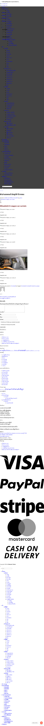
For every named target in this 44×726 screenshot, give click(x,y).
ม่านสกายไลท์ (9, 30)
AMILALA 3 (9, 77)
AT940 (8, 88)
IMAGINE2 (6, 144)
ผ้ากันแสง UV (7, 68)
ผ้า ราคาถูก (4, 139)
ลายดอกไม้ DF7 (10, 105)
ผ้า (2, 46)
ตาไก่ (7, 18)
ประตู (7, 10)
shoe (0, 389)
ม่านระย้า (8, 36)
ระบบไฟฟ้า (35, 350)
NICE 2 (6, 148)
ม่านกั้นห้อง (9, 23)
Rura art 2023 (10, 136)
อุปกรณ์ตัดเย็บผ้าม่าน (6, 399)
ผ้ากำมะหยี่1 (9, 74)
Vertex (8, 56)
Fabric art (9, 57)
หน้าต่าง (6, 9)
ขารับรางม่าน (7, 159)
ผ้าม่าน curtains (5, 338)
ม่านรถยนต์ (9, 34)
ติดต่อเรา (4, 21)
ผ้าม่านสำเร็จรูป (5, 141)
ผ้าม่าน (3, 7)
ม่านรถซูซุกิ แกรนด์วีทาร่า (5, 298)
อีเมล (1, 317)
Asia (7, 63)
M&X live (8, 137)
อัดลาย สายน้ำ (7, 121)
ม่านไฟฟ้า (6, 157)
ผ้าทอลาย (6, 110)
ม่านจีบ (8, 12)
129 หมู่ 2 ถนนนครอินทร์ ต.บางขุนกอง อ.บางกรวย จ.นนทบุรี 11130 (13, 433)
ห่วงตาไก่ (6, 168)
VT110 (7, 90)
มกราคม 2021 (5, 372)
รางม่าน (38, 350)
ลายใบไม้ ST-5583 (11, 116)
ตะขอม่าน (6, 160)
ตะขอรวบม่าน (7, 164)
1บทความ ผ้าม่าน (8, 173)
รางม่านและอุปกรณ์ (6, 151)
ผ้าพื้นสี (6, 48)
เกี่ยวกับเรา (4, 18)
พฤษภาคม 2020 (5, 375)
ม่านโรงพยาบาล (10, 29)
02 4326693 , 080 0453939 (6, 434)
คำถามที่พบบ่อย (8, 175)
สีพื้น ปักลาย (9, 132)
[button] (3, 8)
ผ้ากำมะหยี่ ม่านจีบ (11, 70)
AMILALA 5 (9, 79)
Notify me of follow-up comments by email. (10, 322)
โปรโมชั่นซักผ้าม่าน (8, 182)
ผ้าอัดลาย (8, 130)
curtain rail (7, 153)
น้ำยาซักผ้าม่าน (8, 180)
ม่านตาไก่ (6, 396)
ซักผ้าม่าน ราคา (5, 337)
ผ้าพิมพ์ (6, 101)
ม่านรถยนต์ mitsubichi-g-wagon (32, 286)
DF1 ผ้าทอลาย (9, 117)
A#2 (7, 97)
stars (2, 389)
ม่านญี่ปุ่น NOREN (10, 39)
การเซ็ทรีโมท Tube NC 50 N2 (8, 341)
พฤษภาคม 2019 (5, 381)
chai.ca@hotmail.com (4, 436)
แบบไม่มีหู (11, 43)
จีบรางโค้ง (8, 16)
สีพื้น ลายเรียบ (9, 128)
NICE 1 (6, 146)
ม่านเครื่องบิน (31, 350)
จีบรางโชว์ (8, 14)
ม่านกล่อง (8, 27)
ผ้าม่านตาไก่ (9, 389)
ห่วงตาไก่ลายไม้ (9, 403)
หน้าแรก (4, 12)
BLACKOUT (9, 94)
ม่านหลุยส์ (8, 21)
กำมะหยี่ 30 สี (9, 72)
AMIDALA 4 (9, 81)
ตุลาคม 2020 (5, 373)
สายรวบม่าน (7, 166)
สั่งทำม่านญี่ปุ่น (7, 183)
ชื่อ (0, 314)
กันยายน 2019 (5, 378)
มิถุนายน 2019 (5, 380)
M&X (7, 67)
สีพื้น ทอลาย (9, 134)
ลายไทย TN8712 (10, 112)
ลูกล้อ (5, 162)
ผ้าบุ (7, 85)
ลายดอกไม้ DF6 (10, 103)
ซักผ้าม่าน (4, 176)
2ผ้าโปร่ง (6, 127)
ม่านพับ (8, 19)
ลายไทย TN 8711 (10, 114)
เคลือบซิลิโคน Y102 (11, 125)
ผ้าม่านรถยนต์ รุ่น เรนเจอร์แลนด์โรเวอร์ (8, 296)
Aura (7, 59)
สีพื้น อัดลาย (9, 123)
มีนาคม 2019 (4, 384)
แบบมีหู (10, 41)
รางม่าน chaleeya (8, 155)
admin (21, 197)
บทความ (4, 15)
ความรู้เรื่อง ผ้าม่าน (5, 350)
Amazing (8, 54)
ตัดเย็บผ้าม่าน (12, 350)
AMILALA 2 (9, 76)
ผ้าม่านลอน (9, 38)
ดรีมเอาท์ (8, 108)
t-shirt (4, 389)
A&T (7, 65)
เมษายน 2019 (5, 383)
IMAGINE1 (6, 142)
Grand (8, 50)
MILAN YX (9, 96)
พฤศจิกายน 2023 (5, 370)
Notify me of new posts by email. (8, 324)
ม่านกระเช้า (9, 25)
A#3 (7, 99)
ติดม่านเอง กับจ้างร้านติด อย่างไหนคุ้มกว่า (10, 343)
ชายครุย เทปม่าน (8, 169)
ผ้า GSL (8, 52)
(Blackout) (9, 83)
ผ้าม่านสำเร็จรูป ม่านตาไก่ (11, 398)
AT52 (7, 92)
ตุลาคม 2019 (4, 376)
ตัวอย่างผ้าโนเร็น (13, 45)
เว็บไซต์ (1, 319)
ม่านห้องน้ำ (9, 32)
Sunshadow (9, 61)
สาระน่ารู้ (4, 171)
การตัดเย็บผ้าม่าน (5, 340)
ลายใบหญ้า (9, 107)
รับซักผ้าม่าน (7, 178)
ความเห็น (2, 312)
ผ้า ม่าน (3, 393)
